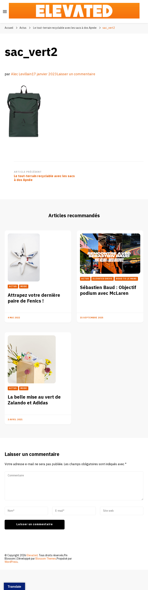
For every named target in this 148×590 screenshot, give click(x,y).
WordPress (11, 562)
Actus (22, 28)
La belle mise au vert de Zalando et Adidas (34, 400)
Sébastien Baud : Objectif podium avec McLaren (108, 290)
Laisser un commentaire (76, 74)
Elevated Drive (102, 278)
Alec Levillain (21, 74)
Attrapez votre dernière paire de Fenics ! (34, 298)
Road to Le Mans (126, 278)
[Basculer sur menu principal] (5, 11)
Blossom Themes (45, 559)
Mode (23, 286)
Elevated (32, 555)
